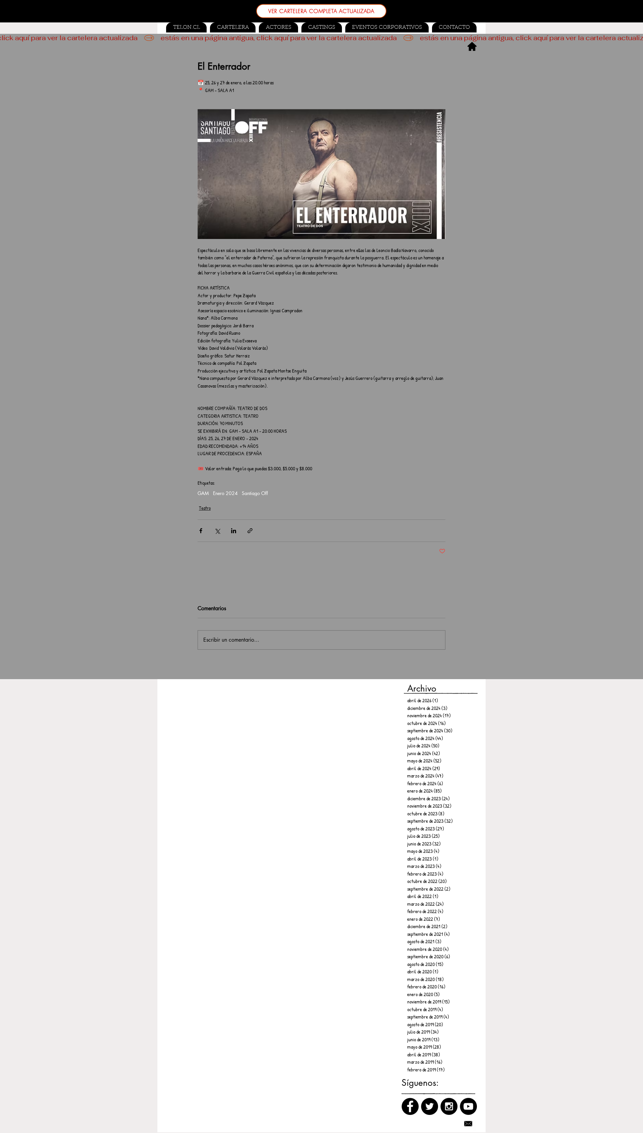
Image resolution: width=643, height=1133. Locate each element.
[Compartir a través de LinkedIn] (233, 531)
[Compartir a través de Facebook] (201, 531)
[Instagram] (448, 1106)
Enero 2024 (225, 493)
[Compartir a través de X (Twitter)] (217, 531)
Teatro (205, 508)
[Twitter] (429, 1106)
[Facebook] (410, 1106)
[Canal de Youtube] (468, 1106)
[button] (321, 27)
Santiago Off (255, 493)
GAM (203, 493)
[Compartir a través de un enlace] (250, 531)
